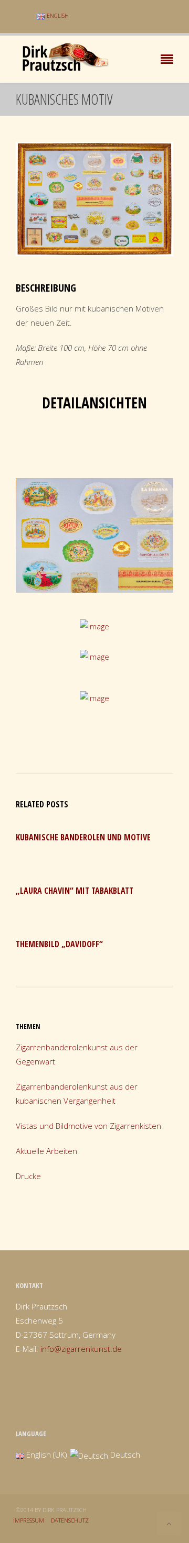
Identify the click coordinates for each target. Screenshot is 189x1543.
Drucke (28, 1176)
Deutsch (124, 1454)
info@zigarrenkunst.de (81, 1349)
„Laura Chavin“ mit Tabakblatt (74, 890)
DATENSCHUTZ (70, 1520)
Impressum (28, 1520)
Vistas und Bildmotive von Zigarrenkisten (88, 1125)
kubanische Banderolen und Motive (83, 837)
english (57, 15)
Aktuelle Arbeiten (46, 1151)
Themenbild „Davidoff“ (59, 944)
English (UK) (45, 1454)
